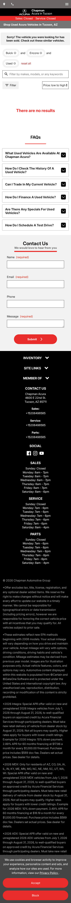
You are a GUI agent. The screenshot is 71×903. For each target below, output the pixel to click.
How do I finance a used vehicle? (30, 197)
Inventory (32, 358)
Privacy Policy (49, 873)
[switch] (67, 4)
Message (20, 316)
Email (17, 277)
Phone (11, 296)
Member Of (33, 378)
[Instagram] (35, 453)
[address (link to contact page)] (4, 4)
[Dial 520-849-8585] (12, 4)
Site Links (33, 368)
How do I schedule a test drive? (29, 225)
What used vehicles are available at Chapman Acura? (32, 155)
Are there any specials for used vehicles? (29, 211)
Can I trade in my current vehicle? (31, 184)
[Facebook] (29, 453)
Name (18, 257)
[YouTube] (41, 453)
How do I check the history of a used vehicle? (29, 170)
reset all (26, 63)
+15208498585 (35, 413)
